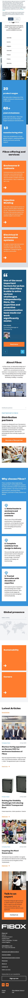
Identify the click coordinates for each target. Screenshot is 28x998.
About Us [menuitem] (4, 963)
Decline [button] (17, 19)
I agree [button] (10, 19)
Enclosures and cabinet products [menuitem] (10, 951)
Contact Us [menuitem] (5, 966)
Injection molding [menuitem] (6, 954)
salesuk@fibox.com (7, 945)
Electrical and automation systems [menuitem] (11, 957)
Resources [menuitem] (5, 960)
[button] (4, 74)
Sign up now (14, 978)
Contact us (14, 915)
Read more (14, 344)
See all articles (5, 712)
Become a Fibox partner (14, 440)
